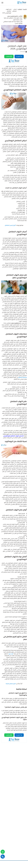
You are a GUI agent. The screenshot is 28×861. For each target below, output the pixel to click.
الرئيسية (25, 9)
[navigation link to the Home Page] (22, 2)
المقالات (20, 9)
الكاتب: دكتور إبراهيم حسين (14, 16)
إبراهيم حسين (15, 323)
